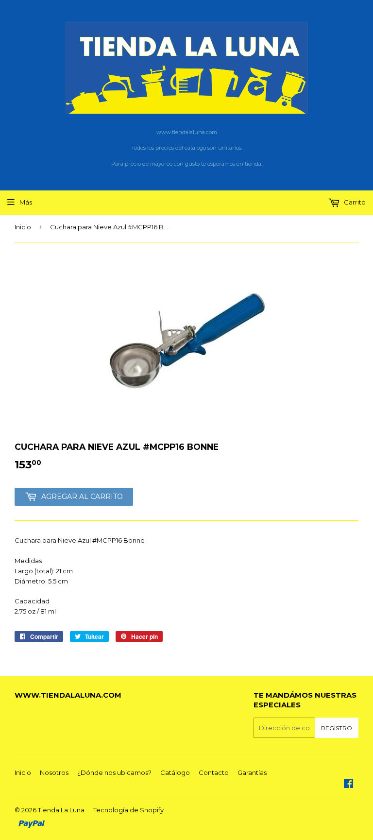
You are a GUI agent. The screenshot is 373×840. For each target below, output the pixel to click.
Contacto (214, 772)
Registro (336, 728)
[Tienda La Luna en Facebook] (348, 785)
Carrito (354, 202)
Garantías (252, 772)
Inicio (23, 227)
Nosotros (54, 772)
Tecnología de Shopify (128, 810)
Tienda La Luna (61, 810)
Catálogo (175, 772)
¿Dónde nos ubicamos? (114, 772)
